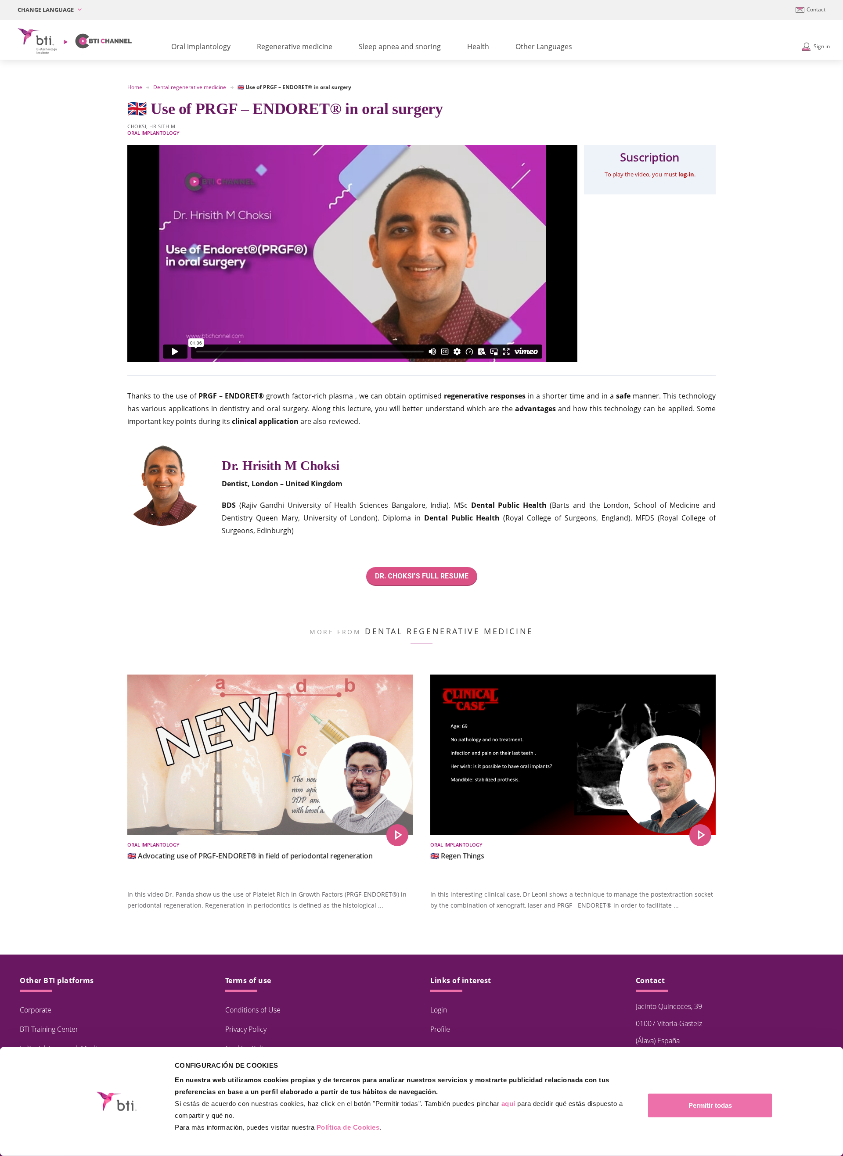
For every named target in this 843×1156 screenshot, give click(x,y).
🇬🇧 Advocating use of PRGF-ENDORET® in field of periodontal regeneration (250, 856)
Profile (440, 1029)
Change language (46, 10)
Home (134, 87)
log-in (686, 174)
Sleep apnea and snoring (400, 46)
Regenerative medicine (294, 46)
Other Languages (543, 46)
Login (438, 1010)
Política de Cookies (348, 1127)
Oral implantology (201, 46)
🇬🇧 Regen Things (457, 856)
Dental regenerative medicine (189, 87)
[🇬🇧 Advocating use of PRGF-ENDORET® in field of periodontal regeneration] (397, 835)
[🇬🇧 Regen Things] (700, 835)
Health (478, 46)
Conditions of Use (253, 1010)
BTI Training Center (49, 1029)
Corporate (35, 1010)
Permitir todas (710, 1105)
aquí (508, 1103)
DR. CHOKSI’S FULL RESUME (421, 576)
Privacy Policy (246, 1029)
